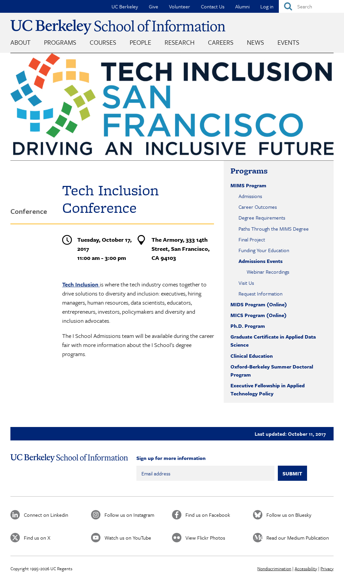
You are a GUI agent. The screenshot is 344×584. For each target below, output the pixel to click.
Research (180, 42)
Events (288, 42)
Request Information (261, 293)
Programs (60, 42)
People (140, 42)
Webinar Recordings (268, 271)
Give (153, 6)
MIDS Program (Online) (258, 304)
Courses (103, 42)
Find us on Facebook (207, 514)
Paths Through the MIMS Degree (274, 228)
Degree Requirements (262, 217)
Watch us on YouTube (127, 537)
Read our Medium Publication (297, 537)
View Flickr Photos (205, 537)
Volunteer (179, 6)
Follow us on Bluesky (288, 514)
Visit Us (246, 282)
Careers (220, 42)
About (20, 42)
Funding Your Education (264, 250)
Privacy (327, 568)
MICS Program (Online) (258, 315)
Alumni (242, 6)
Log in (266, 6)
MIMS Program (248, 185)
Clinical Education (251, 355)
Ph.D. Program (247, 325)
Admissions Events (261, 261)
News (255, 42)
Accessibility (306, 568)
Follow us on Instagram (129, 514)
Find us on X (37, 537)
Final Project (252, 239)
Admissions (250, 196)
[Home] (117, 27)
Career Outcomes (258, 206)
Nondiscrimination (274, 568)
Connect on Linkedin (46, 514)
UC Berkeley (125, 6)
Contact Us (212, 6)
